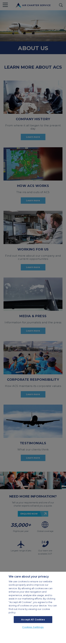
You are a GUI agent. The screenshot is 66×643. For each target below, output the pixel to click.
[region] (33, 607)
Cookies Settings (33, 627)
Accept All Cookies (33, 619)
